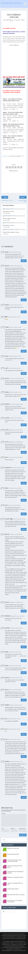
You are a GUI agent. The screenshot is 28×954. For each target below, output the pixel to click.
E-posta (12, 828)
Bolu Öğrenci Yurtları (8, 225)
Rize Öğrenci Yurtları (8, 211)
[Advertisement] (14, 60)
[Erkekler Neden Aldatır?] (4, 890)
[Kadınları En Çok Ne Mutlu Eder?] (4, 878)
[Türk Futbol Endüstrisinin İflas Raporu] (4, 867)
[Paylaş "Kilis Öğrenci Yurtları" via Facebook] (6, 167)
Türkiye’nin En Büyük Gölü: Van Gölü (15, 883)
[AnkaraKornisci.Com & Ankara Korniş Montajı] (4, 901)
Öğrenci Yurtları (6, 156)
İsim (2, 828)
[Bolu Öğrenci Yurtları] (14, 222)
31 (10, 21)
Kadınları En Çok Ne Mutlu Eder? (15, 877)
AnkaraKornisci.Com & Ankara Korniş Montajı (14, 901)
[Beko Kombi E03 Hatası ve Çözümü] (4, 895)
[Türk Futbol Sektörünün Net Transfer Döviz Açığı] (4, 861)
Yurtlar (22, 20)
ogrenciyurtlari (9, 20)
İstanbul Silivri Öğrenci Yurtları (11, 232)
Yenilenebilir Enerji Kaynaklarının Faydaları (15, 872)
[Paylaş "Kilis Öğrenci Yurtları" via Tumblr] (15, 167)
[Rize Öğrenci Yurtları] (14, 209)
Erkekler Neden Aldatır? (13, 889)
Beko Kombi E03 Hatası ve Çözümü (16, 894)
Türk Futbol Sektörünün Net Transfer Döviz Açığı (14, 860)
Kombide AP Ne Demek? (13, 854)
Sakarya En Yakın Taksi (13, 848)
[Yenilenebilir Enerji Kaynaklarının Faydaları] (4, 872)
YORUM (3, 813)
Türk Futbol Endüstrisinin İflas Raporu (14, 866)
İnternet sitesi (22, 828)
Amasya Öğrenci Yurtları (9, 218)
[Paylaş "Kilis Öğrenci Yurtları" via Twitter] (9, 167)
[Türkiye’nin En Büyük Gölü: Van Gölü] (4, 884)
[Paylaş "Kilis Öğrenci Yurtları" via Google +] (12, 167)
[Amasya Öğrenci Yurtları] (14, 215)
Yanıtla (24, 260)
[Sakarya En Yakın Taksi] (4, 849)
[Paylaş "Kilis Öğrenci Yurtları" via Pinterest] (18, 167)
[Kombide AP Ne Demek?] (4, 855)
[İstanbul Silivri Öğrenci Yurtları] (14, 229)
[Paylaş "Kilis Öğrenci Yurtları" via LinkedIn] (21, 167)
